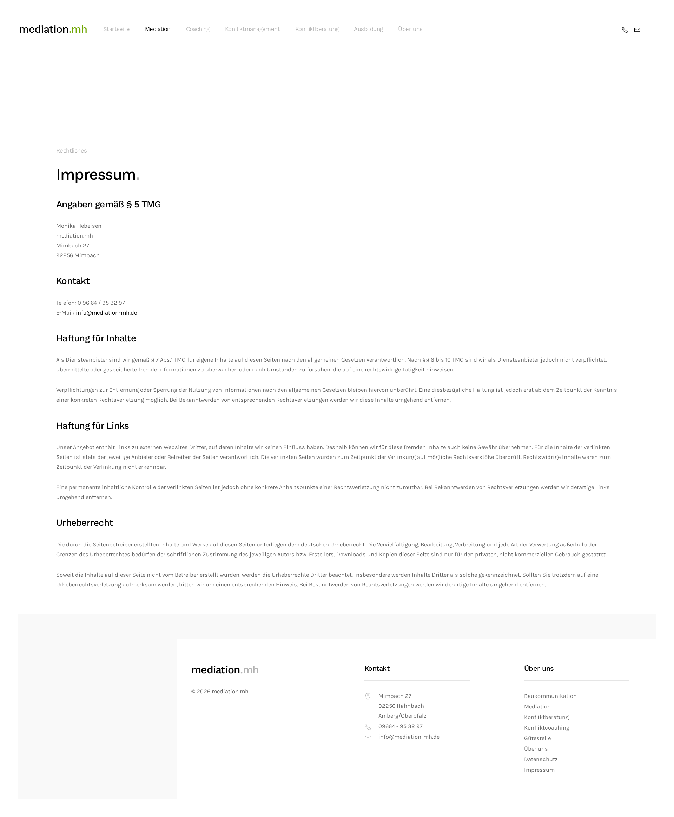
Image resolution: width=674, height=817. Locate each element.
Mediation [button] (158, 29)
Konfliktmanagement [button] (252, 29)
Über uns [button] (410, 29)
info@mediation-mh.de (106, 312)
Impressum (539, 769)
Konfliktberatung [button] (316, 29)
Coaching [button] (198, 29)
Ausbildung (368, 29)
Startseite (116, 29)
